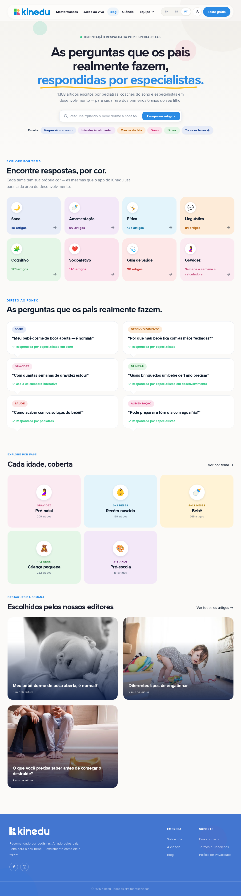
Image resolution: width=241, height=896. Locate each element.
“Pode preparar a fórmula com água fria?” (164, 412)
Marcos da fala (131, 130)
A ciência (173, 847)
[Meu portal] (197, 11)
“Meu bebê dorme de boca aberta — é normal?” (53, 338)
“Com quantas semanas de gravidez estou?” (50, 375)
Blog (113, 11)
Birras (172, 130)
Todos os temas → (197, 130)
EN (167, 11)
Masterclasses (67, 11)
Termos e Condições (214, 847)
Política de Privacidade (215, 854)
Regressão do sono (58, 130)
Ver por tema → (220, 465)
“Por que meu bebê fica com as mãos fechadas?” (170, 338)
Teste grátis (217, 11)
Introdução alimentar (96, 130)
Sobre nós (174, 839)
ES (176, 11)
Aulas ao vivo (94, 11)
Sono (155, 130)
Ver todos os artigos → (215, 607)
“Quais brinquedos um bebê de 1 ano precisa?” (168, 375)
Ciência (128, 11)
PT (186, 11)
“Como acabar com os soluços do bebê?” (48, 412)
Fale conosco (209, 839)
